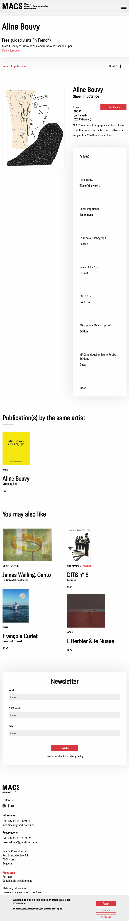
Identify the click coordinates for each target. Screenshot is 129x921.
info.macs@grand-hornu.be (18, 825)
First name (14, 708)
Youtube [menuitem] (13, 806)
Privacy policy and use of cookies (22, 892)
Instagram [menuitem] (4, 806)
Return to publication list (17, 66)
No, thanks (106, 917)
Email (12, 726)
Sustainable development (17, 880)
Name (11, 690)
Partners (8, 876)
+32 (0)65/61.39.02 (19, 838)
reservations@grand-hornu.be (20, 842)
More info (106, 910)
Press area (9, 872)
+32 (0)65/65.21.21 (19, 821)
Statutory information (15, 888)
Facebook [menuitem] (8, 806)
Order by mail (113, 107)
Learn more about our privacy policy (64, 756)
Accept (106, 903)
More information (11, 50)
